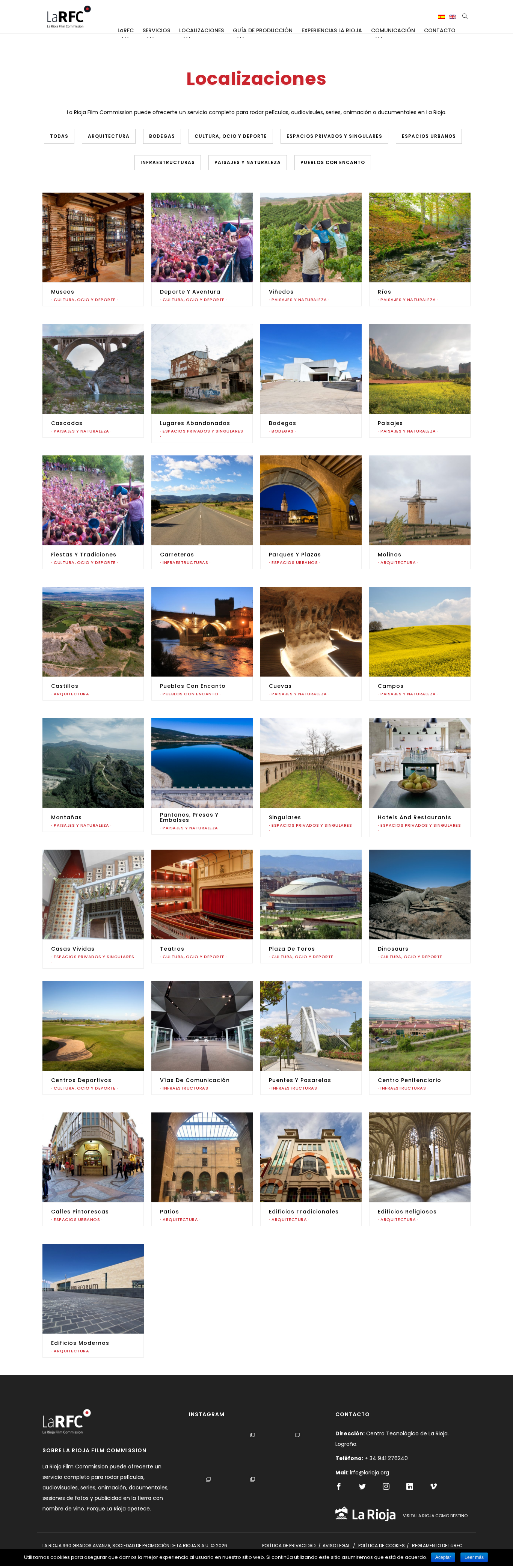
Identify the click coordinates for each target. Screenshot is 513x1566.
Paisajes (390, 423)
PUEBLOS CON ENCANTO (332, 162)
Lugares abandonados (195, 423)
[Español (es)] (441, 17)
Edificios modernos (80, 1343)
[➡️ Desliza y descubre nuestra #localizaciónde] (254, 1452)
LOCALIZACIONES (201, 30)
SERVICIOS (156, 30)
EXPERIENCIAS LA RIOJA (332, 30)
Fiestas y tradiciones (83, 554)
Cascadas (67, 423)
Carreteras (177, 554)
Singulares (285, 817)
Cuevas (280, 686)
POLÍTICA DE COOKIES (381, 1545)
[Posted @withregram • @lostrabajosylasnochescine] (299, 1452)
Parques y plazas (295, 554)
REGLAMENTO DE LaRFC (437, 1545)
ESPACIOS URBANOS (429, 136)
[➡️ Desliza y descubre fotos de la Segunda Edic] (210, 1496)
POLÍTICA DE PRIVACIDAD (288, 1545)
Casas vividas (73, 949)
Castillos (64, 686)
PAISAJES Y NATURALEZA (247, 162)
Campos (391, 686)
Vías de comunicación (195, 1080)
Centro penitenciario (409, 1080)
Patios (169, 1211)
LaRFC (126, 30)
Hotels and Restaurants (414, 817)
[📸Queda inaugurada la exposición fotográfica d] (210, 1452)
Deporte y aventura (190, 291)
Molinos (389, 554)
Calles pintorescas (80, 1211)
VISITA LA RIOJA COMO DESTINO (435, 1516)
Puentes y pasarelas (300, 1080)
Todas (59, 136)
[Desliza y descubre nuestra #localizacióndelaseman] (254, 1496)
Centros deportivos (81, 1080)
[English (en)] (452, 17)
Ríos (384, 291)
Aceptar (443, 1557)
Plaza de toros (292, 949)
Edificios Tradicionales (304, 1211)
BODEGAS (162, 136)
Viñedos (281, 291)
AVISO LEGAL (336, 1545)
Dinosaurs (393, 949)
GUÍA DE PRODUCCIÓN (263, 30)
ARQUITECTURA (109, 136)
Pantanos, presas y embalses (189, 817)
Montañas (66, 817)
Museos (62, 291)
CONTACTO (440, 30)
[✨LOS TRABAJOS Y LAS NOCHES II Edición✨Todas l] (299, 1496)
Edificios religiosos (407, 1211)
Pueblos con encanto (193, 686)
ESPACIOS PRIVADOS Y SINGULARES (334, 136)
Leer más (474, 1557)
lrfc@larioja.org (369, 1472)
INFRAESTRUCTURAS (167, 162)
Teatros (172, 949)
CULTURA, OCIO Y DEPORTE (231, 136)
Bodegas (282, 423)
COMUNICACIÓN (393, 30)
